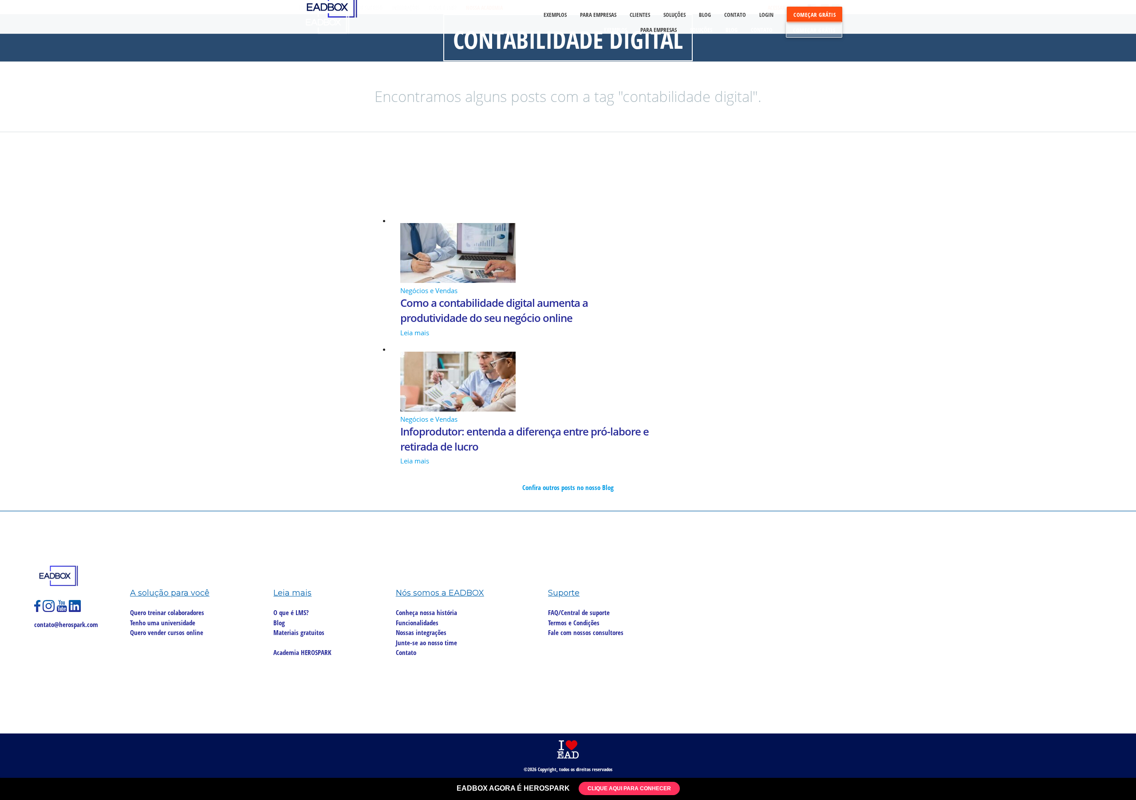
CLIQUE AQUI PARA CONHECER (629, 788)
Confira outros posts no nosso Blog (568, 487)
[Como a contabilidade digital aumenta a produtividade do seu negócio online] (568, 254)
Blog (732, 30)
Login (766, 15)
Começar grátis (814, 30)
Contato (762, 30)
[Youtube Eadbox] (63, 609)
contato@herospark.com (66, 624)
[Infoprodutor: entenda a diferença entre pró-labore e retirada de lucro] (568, 383)
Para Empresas (658, 30)
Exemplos (615, 30)
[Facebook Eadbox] (38, 609)
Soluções (701, 30)
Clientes (640, 15)
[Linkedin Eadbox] (75, 609)
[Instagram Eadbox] (50, 609)
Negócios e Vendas (429, 290)
